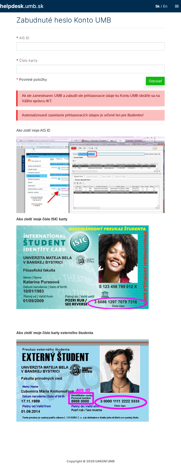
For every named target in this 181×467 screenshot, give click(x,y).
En (165, 6)
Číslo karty (28, 60)
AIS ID (24, 38)
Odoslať (155, 81)
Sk (157, 6)
